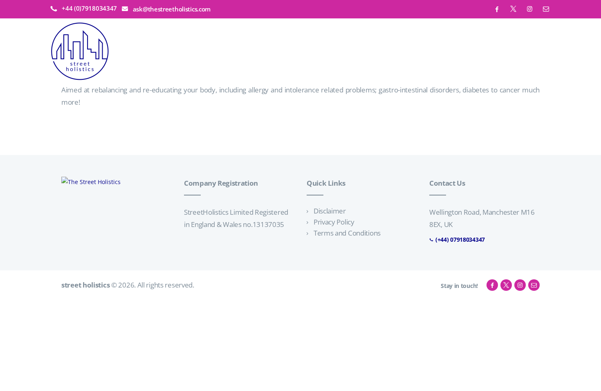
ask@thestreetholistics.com (172, 9)
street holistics (85, 285)
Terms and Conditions (347, 233)
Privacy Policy (334, 222)
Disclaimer (330, 211)
